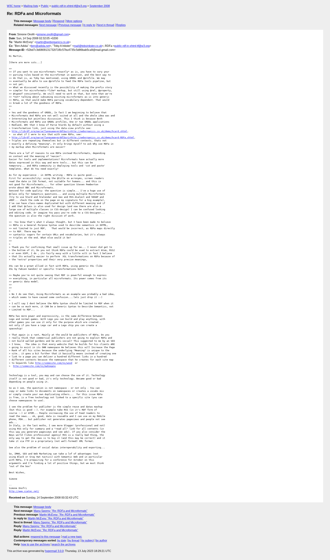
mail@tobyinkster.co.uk (88, 45)
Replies (121, 25)
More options (74, 21)
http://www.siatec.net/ (24, 491)
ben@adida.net (40, 45)
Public (45, 5)
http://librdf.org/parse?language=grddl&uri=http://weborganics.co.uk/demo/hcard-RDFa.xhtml (73, 137)
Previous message (70, 25)
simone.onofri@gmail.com (53, 34)
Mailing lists (31, 5)
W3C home (14, 5)
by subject (87, 540)
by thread (73, 540)
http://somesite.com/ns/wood (53, 363)
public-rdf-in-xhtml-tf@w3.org (69, 5)
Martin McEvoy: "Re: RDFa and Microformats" (67, 514)
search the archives (63, 544)
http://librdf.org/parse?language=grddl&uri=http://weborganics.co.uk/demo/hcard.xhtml (69, 131)
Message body (42, 21)
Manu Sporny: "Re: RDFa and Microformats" (60, 510)
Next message (48, 25)
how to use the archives (35, 544)
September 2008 (100, 5)
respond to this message (45, 536)
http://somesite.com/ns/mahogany (34, 366)
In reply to (89, 25)
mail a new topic (72, 536)
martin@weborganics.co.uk (52, 42)
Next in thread (105, 25)
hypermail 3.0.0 (54, 550)
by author (101, 540)
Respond (58, 21)
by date (61, 540)
